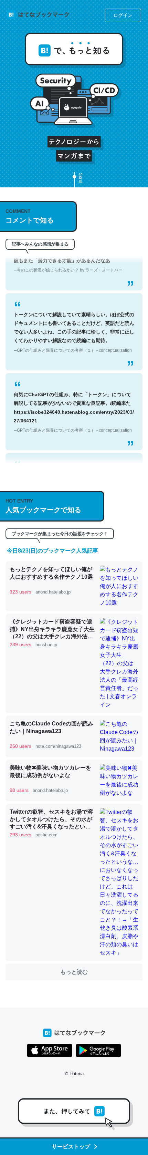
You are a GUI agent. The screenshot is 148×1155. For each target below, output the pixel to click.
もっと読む (74, 972)
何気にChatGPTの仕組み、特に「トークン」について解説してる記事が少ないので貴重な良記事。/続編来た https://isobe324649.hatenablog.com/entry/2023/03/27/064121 (74, 405)
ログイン (123, 15)
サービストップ (71, 1146)
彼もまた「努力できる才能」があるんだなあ (68, 258)
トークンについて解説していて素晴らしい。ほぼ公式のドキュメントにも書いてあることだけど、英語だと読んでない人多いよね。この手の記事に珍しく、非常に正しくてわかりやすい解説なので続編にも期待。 (74, 325)
